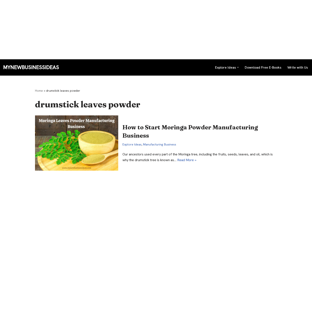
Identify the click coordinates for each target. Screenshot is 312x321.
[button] (238, 67)
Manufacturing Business (159, 144)
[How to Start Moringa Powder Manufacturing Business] (76, 143)
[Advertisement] (127, 29)
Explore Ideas (132, 144)
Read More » (186, 160)
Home (39, 91)
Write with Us (297, 67)
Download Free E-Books (263, 67)
